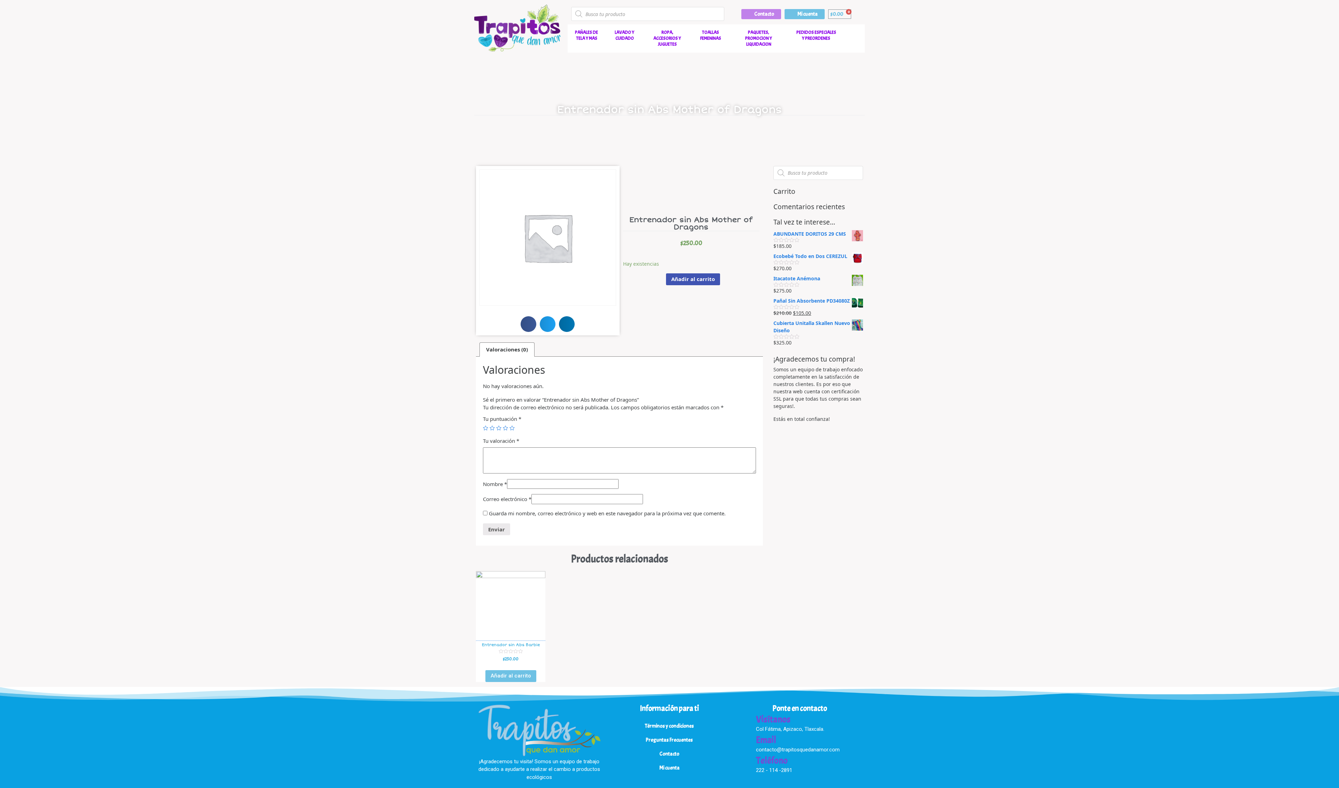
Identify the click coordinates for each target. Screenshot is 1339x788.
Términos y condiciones (669, 726)
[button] (761, 14)
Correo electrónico (507, 498)
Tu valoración (501, 440)
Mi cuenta (669, 768)
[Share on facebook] (528, 324)
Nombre (495, 483)
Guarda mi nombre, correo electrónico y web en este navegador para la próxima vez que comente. (607, 513)
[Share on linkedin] (567, 324)
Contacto (669, 754)
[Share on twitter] (547, 324)
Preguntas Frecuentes (669, 740)
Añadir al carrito (693, 278)
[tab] (507, 349)
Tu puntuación (502, 418)
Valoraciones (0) (507, 349)
